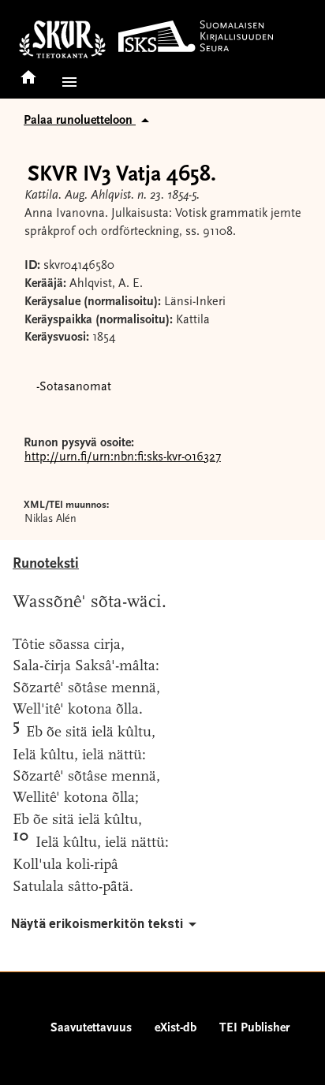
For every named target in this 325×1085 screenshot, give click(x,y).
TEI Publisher (254, 1028)
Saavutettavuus (91, 1028)
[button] (66, 82)
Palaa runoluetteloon (80, 120)
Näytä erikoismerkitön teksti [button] (97, 923)
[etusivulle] (28, 72)
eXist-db (175, 1028)
